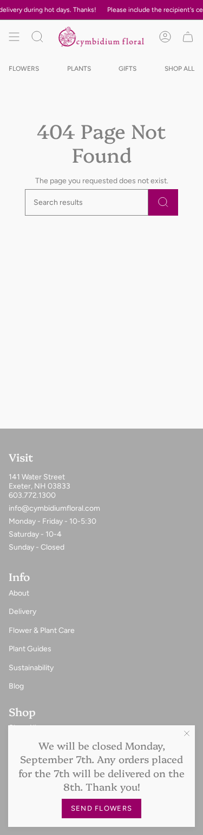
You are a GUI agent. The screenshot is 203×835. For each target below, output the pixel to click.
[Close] (186, 733)
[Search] (163, 202)
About (19, 593)
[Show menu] (14, 36)
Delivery (22, 611)
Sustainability (31, 667)
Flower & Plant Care (42, 630)
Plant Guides (30, 648)
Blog (16, 686)
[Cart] (187, 36)
